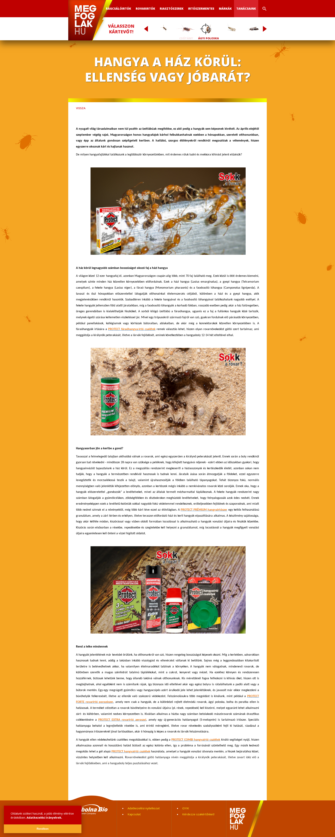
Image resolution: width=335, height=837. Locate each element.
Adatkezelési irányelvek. (44, 817)
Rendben (43, 828)
